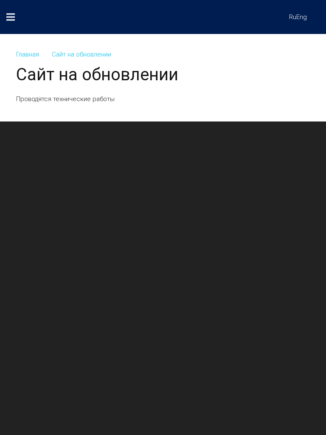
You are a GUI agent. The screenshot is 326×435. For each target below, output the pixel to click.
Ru (292, 17)
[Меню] (10, 17)
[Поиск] (267, 17)
